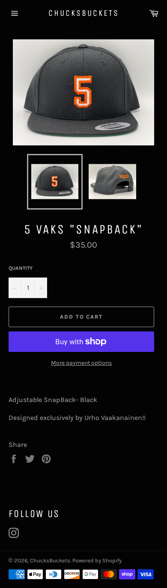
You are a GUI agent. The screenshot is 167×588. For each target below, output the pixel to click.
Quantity (21, 268)
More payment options (81, 362)
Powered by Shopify (97, 560)
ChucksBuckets (83, 13)
